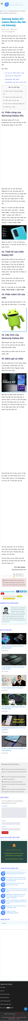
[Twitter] (14, 1016)
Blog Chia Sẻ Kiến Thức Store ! (14, 850)
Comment (5, 806)
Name (4, 821)
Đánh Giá (4, 11)
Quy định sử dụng (5, 994)
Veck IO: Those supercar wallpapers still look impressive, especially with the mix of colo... (16, 901)
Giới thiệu (2, 987)
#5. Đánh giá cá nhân (9, 107)
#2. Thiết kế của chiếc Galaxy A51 (12, 97)
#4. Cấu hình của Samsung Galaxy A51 (14, 103)
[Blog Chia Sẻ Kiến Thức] (14, 4)
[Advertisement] (14, 142)
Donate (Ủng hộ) (4, 997)
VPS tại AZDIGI (20, 1014)
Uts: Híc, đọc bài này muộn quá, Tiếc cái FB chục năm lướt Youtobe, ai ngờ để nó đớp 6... (16, 890)
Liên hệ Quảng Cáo (5, 1001)
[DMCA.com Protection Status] (10, 1007)
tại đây (16, 791)
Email (3, 826)
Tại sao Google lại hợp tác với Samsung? (12, 688)
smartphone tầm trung (9, 598)
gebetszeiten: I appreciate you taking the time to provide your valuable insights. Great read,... (15, 896)
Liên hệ (2, 991)
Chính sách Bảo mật (5, 1004)
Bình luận (14, 29)
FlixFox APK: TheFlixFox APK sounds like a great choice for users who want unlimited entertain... (16, 879)
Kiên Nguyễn (6, 29)
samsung (20, 596)
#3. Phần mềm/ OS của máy (11, 100)
